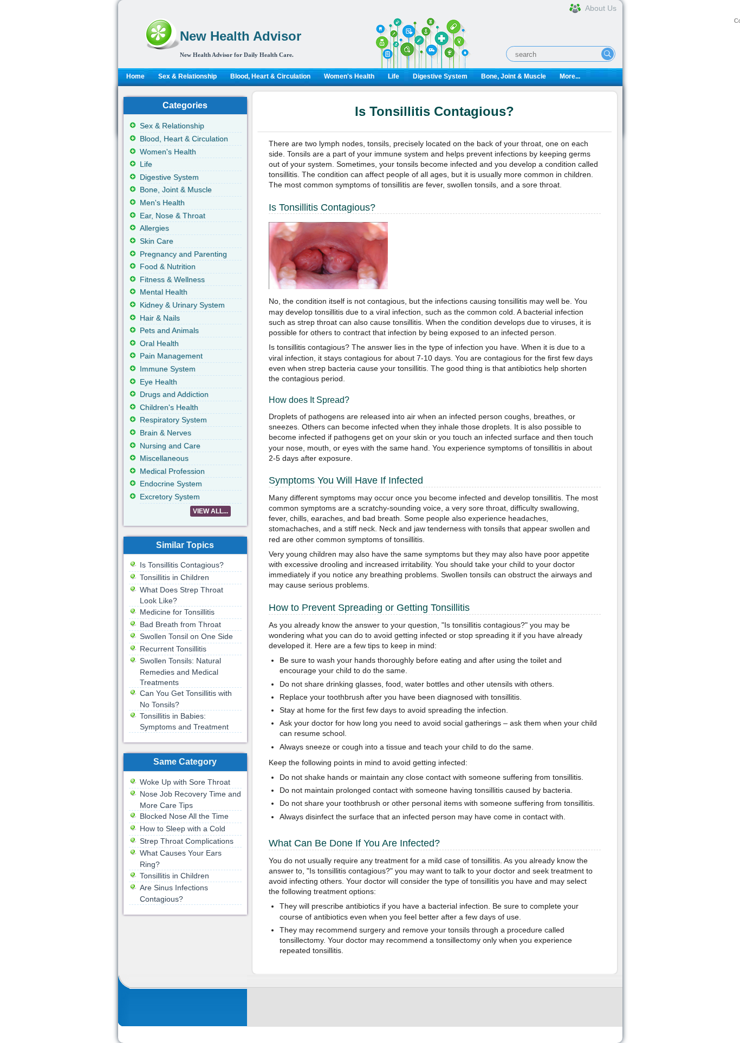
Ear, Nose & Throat (172, 215)
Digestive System (440, 76)
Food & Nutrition (168, 266)
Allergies (154, 228)
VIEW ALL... (210, 511)
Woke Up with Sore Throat (185, 782)
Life (393, 76)
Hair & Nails (160, 318)
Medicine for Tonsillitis (177, 612)
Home (135, 76)
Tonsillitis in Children (174, 577)
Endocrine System (171, 483)
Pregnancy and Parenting (183, 254)
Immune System (168, 368)
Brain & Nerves (165, 432)
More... (570, 76)
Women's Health (349, 76)
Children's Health (169, 407)
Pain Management (171, 355)
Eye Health (158, 381)
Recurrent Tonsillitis (173, 648)
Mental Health (163, 292)
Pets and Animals (169, 330)
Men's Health (162, 202)
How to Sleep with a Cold (182, 828)
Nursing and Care (170, 445)
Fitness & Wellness (172, 279)
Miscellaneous (164, 458)
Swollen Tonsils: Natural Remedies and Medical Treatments (180, 671)
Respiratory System (173, 419)
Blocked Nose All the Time (184, 816)
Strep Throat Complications (186, 841)
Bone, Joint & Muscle (513, 76)
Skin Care (156, 241)
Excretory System (170, 496)
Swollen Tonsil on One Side (186, 636)
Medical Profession (172, 471)
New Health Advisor (240, 36)
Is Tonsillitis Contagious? (182, 564)
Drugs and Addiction (174, 394)
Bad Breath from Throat (180, 624)
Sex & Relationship (187, 76)
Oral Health (159, 343)
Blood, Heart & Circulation (270, 76)
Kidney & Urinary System (182, 305)
